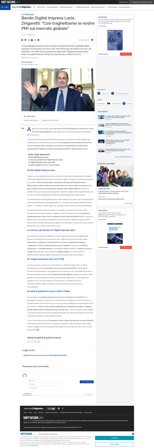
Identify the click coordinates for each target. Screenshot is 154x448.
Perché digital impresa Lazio (38, 157)
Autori (30, 412)
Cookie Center (88, 412)
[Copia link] (35, 40)
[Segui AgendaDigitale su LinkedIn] (59, 408)
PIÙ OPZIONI (114, 444)
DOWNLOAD (125, 54)
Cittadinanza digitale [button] (65, 7)
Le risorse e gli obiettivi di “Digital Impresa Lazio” (45, 160)
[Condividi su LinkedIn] (25, 40)
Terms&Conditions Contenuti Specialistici (71, 412)
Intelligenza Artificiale (83, 7)
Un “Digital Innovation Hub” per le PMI (41, 162)
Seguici (50, 408)
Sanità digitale (112, 7)
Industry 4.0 (31, 35)
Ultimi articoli (41, 7)
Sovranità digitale (52, 7)
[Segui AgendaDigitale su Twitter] (62, 408)
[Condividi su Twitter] (28, 40)
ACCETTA (114, 438)
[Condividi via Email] (31, 40)
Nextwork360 (27, 420)
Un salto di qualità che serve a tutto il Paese (44, 165)
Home (23, 35)
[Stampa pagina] (38, 40)
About (25, 412)
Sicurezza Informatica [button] (98, 7)
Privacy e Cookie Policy (51, 412)
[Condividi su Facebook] (22, 40)
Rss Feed (40, 412)
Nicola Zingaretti (27, 62)
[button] (5, 7)
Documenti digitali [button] (124, 7)
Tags (35, 412)
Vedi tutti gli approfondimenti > (123, 156)
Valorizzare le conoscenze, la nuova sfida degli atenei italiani (44, 355)
